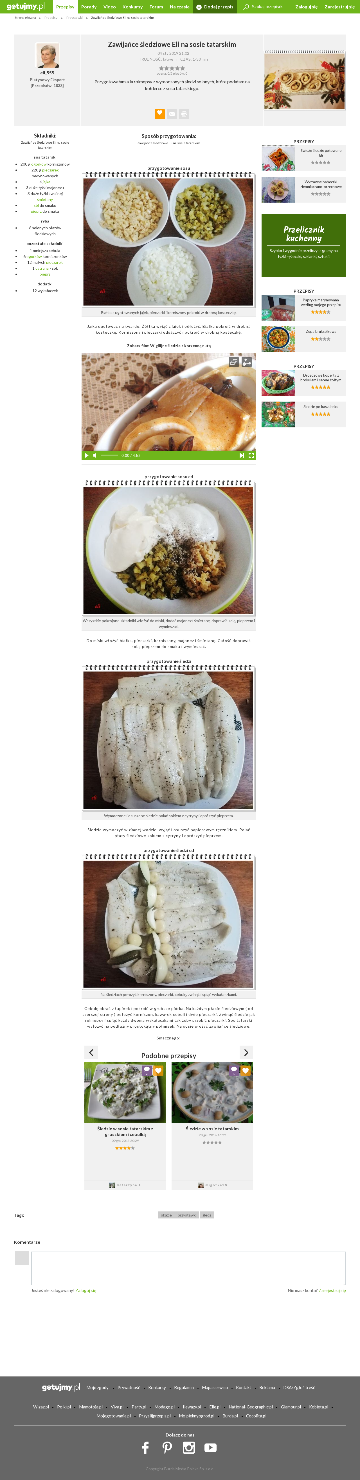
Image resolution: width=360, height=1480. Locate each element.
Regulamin (184, 1387)
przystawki (187, 1215)
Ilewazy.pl (192, 1406)
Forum (156, 6)
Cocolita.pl (256, 1415)
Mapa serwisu (215, 1387)
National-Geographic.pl (251, 1406)
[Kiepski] (161, 67)
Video (110, 6)
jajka (46, 181)
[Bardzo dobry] (177, 67)
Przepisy (65, 6)
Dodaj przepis (218, 6)
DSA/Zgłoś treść (299, 1387)
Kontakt (243, 1387)
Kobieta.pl (318, 1406)
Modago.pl (164, 1406)
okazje (166, 1215)
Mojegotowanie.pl (113, 1415)
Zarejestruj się (340, 6)
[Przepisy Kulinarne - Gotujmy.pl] (25, 6)
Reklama (267, 1387)
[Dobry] (172, 67)
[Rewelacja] (182, 67)
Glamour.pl (291, 1406)
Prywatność (129, 1387)
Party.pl (139, 1406)
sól (36, 205)
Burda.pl (230, 1415)
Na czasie (180, 6)
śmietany (45, 199)
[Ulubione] (158, 1071)
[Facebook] (147, 1446)
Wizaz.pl (41, 1406)
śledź (206, 1215)
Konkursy (133, 6)
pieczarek (50, 170)
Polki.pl (64, 1406)
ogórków (39, 164)
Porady (89, 6)
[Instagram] (191, 1446)
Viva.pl (117, 1406)
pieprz (36, 211)
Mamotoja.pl (91, 1406)
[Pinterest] (169, 1446)
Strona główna (25, 17)
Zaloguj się (306, 6)
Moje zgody (97, 1387)
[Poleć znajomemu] (172, 114)
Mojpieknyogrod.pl (196, 1415)
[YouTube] (212, 1446)
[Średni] (166, 67)
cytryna (42, 268)
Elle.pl (214, 1406)
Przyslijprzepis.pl (155, 1415)
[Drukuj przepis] (184, 114)
